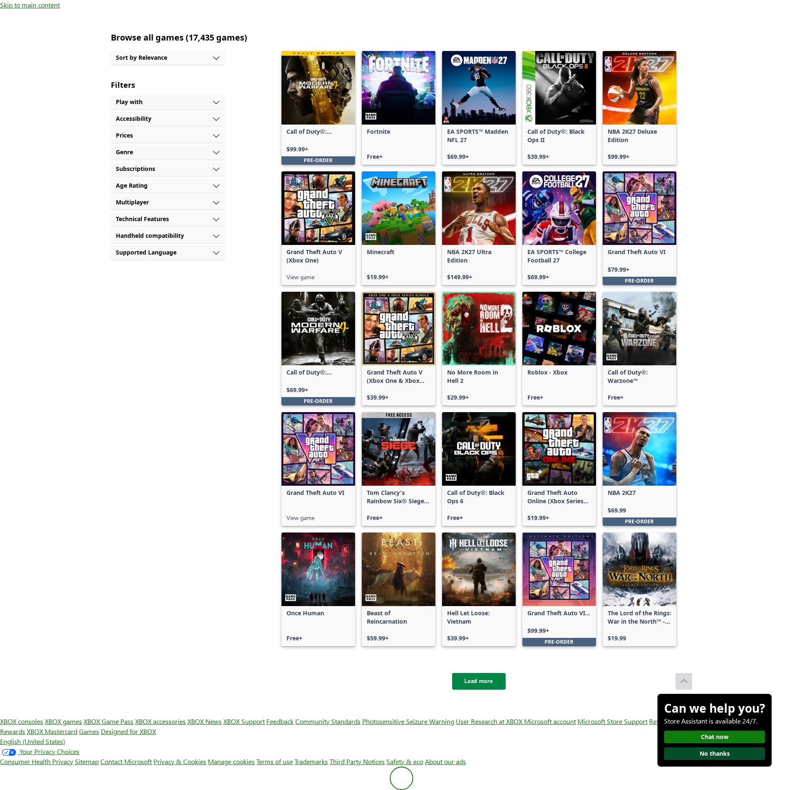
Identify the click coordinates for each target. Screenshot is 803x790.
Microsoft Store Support (612, 721)
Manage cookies (231, 761)
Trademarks (311, 761)
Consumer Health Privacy (36, 761)
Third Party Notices (357, 761)
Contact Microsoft (126, 761)
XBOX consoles (21, 721)
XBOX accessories (160, 721)
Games (89, 731)
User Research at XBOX (490, 721)
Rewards (12, 731)
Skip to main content (30, 4)
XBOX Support (244, 721)
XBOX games (63, 721)
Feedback (280, 721)
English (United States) (32, 741)
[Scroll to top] (683, 681)
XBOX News (204, 721)
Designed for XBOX (128, 731)
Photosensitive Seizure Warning (408, 721)
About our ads (445, 761)
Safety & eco (404, 761)
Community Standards (328, 721)
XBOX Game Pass (108, 721)
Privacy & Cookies (179, 761)
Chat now (715, 737)
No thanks (715, 753)
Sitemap (87, 761)
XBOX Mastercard (52, 731)
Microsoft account (550, 721)
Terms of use (274, 761)
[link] (318, 108)
